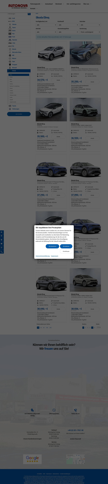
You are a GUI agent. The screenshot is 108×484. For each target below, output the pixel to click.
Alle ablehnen (66, 246)
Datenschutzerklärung (43, 256)
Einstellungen (66, 251)
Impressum (54, 256)
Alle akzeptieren (52, 246)
